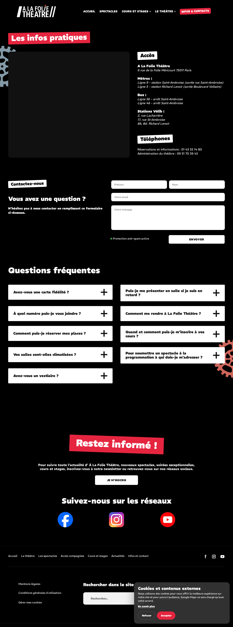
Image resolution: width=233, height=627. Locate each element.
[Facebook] (205, 556)
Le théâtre (164, 11)
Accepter (166, 615)
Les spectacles (47, 556)
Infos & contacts (195, 11)
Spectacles (108, 11)
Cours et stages (135, 11)
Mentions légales (29, 584)
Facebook (65, 519)
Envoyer (196, 239)
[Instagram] (214, 556)
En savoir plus (146, 606)
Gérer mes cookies (30, 602)
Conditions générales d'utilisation (39, 593)
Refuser (146, 615)
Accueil (89, 11)
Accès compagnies (72, 556)
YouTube (167, 519)
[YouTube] (222, 556)
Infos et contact (138, 556)
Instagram (116, 519)
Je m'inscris (116, 480)
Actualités (117, 556)
